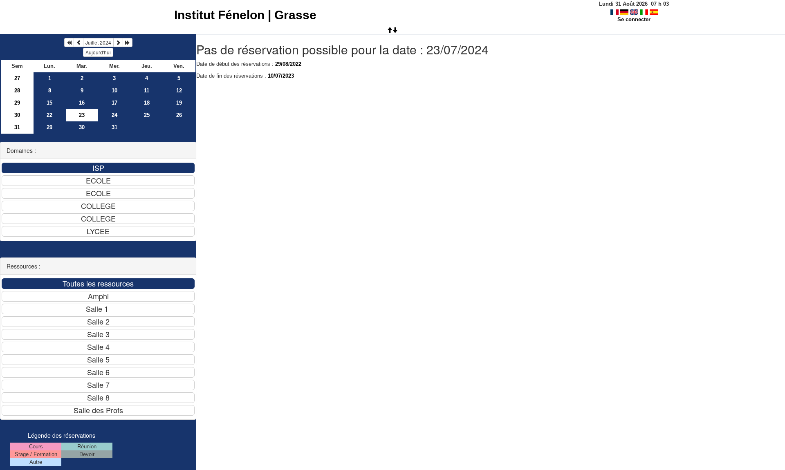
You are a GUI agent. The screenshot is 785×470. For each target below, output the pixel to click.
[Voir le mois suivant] (118, 42)
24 (114, 115)
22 (49, 115)
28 (17, 90)
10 (114, 90)
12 (179, 90)
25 (147, 115)
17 (114, 103)
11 (146, 90)
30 (17, 115)
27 (17, 78)
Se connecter (633, 19)
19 (179, 103)
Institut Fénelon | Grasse (245, 15)
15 (49, 103)
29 (17, 103)
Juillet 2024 (98, 42)
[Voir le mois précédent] (78, 42)
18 (147, 103)
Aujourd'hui (98, 52)
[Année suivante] (127, 42)
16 (82, 103)
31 (17, 127)
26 (179, 115)
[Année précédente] (69, 42)
